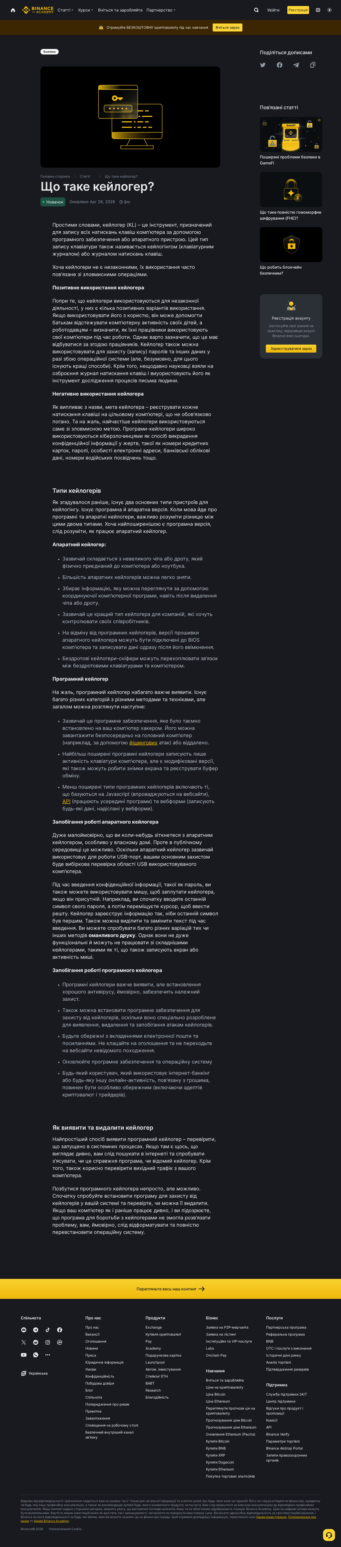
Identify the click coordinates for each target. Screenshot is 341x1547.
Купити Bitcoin (217, 1441)
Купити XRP (215, 1455)
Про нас (92, 1327)
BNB (269, 1341)
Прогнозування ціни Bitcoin (229, 1420)
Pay (149, 1341)
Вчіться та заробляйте (225, 1380)
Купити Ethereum (220, 1469)
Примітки (93, 1411)
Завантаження (97, 1418)
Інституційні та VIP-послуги (229, 1341)
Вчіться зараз (227, 27)
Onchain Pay (216, 1355)
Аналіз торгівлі (278, 1362)
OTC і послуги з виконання (289, 1348)
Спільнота (93, 1397)
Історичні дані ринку (283, 1355)
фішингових (143, 743)
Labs (210, 1348)
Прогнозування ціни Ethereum (231, 1427)
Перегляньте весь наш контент (167, 1288)
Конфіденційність (99, 1376)
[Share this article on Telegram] (296, 65)
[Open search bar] (254, 9)
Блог (89, 1390)
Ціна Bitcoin (215, 1394)
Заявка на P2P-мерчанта (227, 1327)
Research (153, 1390)
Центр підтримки (280, 1401)
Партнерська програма (286, 1327)
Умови (90, 1369)
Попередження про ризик (107, 1404)
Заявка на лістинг (221, 1334)
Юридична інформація (104, 1362)
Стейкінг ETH (157, 1376)
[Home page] (38, 10)
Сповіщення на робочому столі (111, 1425)
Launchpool (155, 1362)
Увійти (273, 9)
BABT (150, 1383)
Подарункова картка (163, 1355)
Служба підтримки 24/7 (286, 1394)
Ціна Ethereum (218, 1401)
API (66, 801)
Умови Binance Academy (51, 1521)
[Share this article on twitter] (263, 65)
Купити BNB (216, 1448)
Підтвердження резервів (287, 1369)
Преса (90, 1355)
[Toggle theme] (329, 10)
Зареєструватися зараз (291, 348)
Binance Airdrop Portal (284, 1448)
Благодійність (157, 1397)
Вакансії (92, 1334)
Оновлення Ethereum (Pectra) (230, 1434)
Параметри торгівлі (283, 1441)
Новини (91, 1348)
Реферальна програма (285, 1334)
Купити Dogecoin (220, 1462)
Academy (153, 1348)
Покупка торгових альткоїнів (230, 1476)
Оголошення (95, 1341)
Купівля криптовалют (163, 1334)
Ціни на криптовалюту (224, 1387)
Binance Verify (277, 1434)
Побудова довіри (99, 1383)
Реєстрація (298, 10)
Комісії (271, 1420)
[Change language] (318, 9)
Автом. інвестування (163, 1369)
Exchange (154, 1327)
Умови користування (271, 1517)
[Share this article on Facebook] (280, 65)
